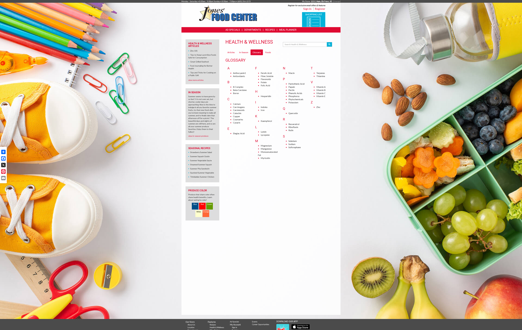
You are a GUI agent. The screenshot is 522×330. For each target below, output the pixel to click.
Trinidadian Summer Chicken (202, 177)
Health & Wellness (217, 327)
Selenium (292, 141)
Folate (264, 82)
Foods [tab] (268, 52)
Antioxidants (239, 76)
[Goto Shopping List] (313, 19)
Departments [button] (252, 29)
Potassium (293, 102)
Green (209, 204)
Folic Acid (265, 85)
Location (191, 327)
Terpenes (320, 73)
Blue (195, 204)
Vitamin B (321, 90)
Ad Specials (233, 29)
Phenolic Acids (295, 93)
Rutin (290, 130)
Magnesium (266, 145)
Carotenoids (239, 110)
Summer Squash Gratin (200, 156)
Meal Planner (287, 29)
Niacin (291, 73)
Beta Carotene (240, 90)
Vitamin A (321, 87)
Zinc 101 (194, 51)
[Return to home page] (228, 13)
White (198, 212)
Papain (291, 87)
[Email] (3, 178)
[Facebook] (3, 158)
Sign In (307, 8)
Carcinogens (239, 107)
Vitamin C (321, 93)
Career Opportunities (260, 324)
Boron (236, 93)
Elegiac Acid (239, 133)
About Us (191, 325)
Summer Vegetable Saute (201, 160)
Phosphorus (293, 96)
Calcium (237, 104)
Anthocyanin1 (239, 73)
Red (202, 204)
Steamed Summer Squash (201, 164)
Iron (263, 110)
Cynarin (236, 122)
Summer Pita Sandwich (199, 168)
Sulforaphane (294, 147)
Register (320, 8)
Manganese (266, 148)
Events (254, 322)
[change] (337, 1)
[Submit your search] (329, 44)
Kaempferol (266, 121)
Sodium (291, 144)
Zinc (318, 107)
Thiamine (320, 76)
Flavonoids (266, 79)
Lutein (263, 131)
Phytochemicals (295, 99)
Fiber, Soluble (267, 76)
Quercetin (293, 113)
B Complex (238, 87)
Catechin (237, 113)
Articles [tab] (231, 52)
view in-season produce (198, 136)
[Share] (3, 152)
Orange (206, 212)
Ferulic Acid (266, 73)
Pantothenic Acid (296, 83)
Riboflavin (293, 127)
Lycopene (265, 135)
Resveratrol (293, 124)
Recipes (270, 29)
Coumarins (238, 119)
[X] (3, 165)
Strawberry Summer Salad (201, 152)
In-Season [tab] (243, 52)
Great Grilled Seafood (199, 61)
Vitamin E (320, 96)
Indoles (264, 107)
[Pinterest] (3, 171)
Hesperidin (266, 96)
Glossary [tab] (257, 52)
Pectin (291, 90)
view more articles (196, 80)
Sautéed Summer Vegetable (202, 173)
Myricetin (265, 158)
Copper (236, 116)
